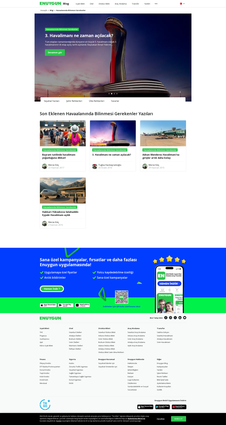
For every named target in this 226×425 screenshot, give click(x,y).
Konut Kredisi (45, 370)
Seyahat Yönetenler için (107, 366)
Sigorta (72, 359)
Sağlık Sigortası (75, 373)
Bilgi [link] (51, 10)
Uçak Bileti (44, 328)
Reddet (59, 421)
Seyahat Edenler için (106, 363)
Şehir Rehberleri (74, 101)
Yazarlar (115, 101)
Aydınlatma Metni (164, 383)
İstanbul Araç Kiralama (137, 332)
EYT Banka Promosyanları (50, 366)
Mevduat (43, 383)
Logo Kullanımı (133, 380)
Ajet (41, 342)
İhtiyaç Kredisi (45, 363)
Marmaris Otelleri (76, 345)
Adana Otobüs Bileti (106, 345)
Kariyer (130, 376)
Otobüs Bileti (104, 328)
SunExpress (44, 339)
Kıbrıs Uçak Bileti (46, 345)
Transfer (161, 328)
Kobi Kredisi (44, 376)
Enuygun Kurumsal (106, 359)
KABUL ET (178, 419)
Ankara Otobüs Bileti (106, 335)
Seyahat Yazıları (51, 101)
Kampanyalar (162, 366)
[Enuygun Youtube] (184, 318)
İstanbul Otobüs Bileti (106, 332)
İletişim (130, 366)
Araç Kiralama (134, 328)
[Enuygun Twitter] (175, 318)
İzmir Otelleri (74, 342)
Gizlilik (159, 390)
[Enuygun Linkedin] (180, 318)
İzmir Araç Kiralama (135, 339)
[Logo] (50, 3)
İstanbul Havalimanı (165, 335)
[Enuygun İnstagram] (170, 318)
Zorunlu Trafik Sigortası (78, 366)
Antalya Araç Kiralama (136, 342)
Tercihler (161, 419)
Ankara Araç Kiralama (136, 335)
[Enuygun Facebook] (165, 318)
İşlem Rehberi (162, 373)
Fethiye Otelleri (75, 349)
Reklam (131, 373)
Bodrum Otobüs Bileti (106, 342)
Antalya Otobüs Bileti (106, 349)
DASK (71, 383)
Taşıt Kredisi (44, 373)
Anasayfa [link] (43, 10)
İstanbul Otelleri (75, 332)
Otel (71, 328)
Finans (43, 359)
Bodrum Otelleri (75, 339)
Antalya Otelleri (75, 335)
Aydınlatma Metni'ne (136, 418)
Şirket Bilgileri (133, 370)
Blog (66, 3)
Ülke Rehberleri (96, 101)
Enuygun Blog (162, 363)
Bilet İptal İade (162, 380)
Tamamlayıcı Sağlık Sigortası (80, 376)
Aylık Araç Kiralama (135, 345)
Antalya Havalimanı (164, 339)
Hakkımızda (132, 363)
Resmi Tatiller (162, 376)
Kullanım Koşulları (164, 386)
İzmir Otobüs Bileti (105, 339)
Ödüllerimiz (132, 383)
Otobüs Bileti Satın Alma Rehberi (111, 352)
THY (41, 332)
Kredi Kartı (44, 380)
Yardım (159, 370)
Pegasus (43, 335)
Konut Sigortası (75, 380)
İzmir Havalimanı (163, 342)
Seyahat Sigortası (76, 370)
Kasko (71, 363)
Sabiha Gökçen (163, 332)
